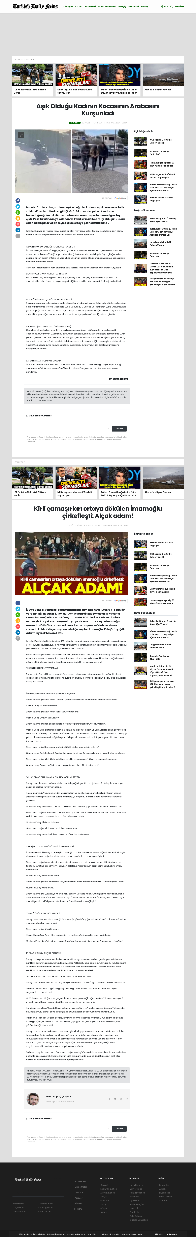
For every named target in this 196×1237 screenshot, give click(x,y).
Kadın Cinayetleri (85, 6)
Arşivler (78, 1198)
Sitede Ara (164, 1185)
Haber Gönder (44, 1211)
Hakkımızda (18, 1203)
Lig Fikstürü (135, 1200)
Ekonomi (133, 6)
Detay (160, 1234)
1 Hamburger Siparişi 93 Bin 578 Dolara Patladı (162, 164)
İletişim (78, 1208)
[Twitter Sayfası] (19, 1192)
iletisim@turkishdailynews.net (60, 1101)
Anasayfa (19, 59)
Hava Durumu (136, 1185)
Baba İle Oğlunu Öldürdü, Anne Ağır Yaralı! (163, 220)
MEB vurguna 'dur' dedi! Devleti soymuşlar (162, 176)
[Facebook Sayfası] (14, 1192)
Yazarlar (78, 1192)
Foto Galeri (80, 1181)
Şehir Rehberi (136, 1216)
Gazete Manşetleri (139, 1219)
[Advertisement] (98, 34)
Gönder (119, 429)
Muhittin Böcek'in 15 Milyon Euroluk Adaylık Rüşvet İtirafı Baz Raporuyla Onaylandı (161, 268)
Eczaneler (134, 1196)
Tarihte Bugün (137, 1204)
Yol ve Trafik (136, 1188)
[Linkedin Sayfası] (35, 1192)
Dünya (103, 1208)
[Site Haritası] (45, 1192)
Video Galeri (80, 1186)
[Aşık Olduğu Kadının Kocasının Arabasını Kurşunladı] (71, 160)
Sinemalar (135, 1208)
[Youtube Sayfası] (30, 1192)
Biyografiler (164, 1192)
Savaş (144, 6)
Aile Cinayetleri (107, 6)
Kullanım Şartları (45, 1203)
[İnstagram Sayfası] (25, 1192)
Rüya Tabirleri (165, 1196)
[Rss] (40, 1192)
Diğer (163, 6)
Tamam (172, 1234)
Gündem (30, 59)
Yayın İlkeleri (19, 1207)
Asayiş (122, 6)
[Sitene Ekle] (50, 1192)
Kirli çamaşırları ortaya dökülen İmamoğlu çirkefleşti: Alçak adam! (162, 281)
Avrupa (103, 1212)
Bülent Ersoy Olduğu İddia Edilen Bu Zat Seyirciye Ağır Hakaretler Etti (163, 187)
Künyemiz (79, 1203)
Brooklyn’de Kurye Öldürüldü (159, 153)
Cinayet (68, 6)
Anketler (163, 1188)
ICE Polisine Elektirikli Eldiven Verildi (160, 141)
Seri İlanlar (135, 1212)
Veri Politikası (19, 1211)
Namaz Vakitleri (137, 1192)
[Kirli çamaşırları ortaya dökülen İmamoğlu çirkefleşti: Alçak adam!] (71, 563)
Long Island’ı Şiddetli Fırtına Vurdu (160, 243)
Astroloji (163, 1200)
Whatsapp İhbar (45, 1207)
